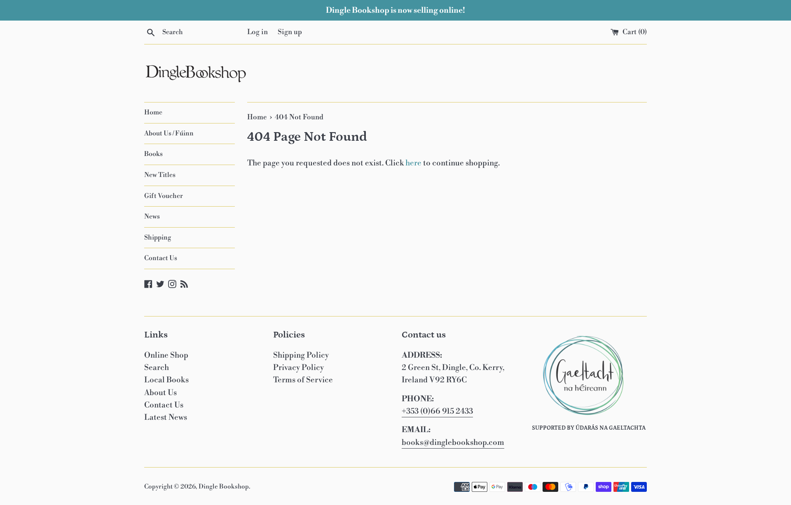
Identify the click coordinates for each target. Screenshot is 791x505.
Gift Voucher (163, 196)
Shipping (157, 237)
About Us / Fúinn (169, 133)
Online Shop (166, 355)
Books (153, 154)
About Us (160, 393)
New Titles (160, 175)
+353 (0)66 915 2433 (437, 411)
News (152, 216)
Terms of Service (303, 380)
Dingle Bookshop (224, 487)
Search (156, 367)
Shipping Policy (301, 355)
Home (153, 112)
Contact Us (160, 258)
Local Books (166, 380)
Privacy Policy (298, 367)
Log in (257, 32)
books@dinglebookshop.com (453, 442)
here (413, 163)
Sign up (290, 32)
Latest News (165, 417)
